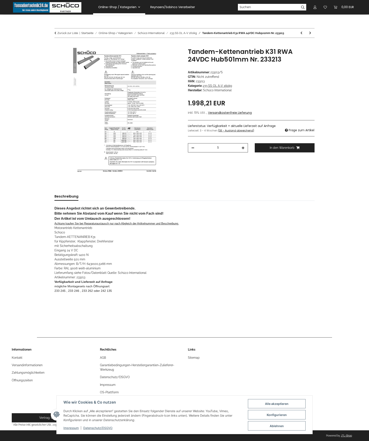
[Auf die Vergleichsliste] (161, 56)
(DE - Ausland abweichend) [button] (236, 130)
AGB (103, 357)
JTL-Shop (346, 435)
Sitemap (194, 357)
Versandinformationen (27, 365)
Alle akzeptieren (276, 404)
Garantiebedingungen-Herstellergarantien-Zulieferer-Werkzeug (137, 367)
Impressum (71, 428)
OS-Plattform (109, 392)
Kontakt (17, 357)
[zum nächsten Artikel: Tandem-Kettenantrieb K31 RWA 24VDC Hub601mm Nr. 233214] (310, 33)
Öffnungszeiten (22, 380)
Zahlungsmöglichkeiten (28, 372)
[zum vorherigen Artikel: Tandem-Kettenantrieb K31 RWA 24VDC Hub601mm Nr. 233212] (301, 33)
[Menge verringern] (193, 147)
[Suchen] (302, 7)
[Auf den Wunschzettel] (172, 56)
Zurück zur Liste (67, 33)
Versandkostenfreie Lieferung (230, 113)
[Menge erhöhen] (243, 147)
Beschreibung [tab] (66, 196)
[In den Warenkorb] (57, 45)
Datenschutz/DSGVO (98, 428)
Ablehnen (277, 426)
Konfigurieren (277, 415)
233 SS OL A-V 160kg (217, 85)
